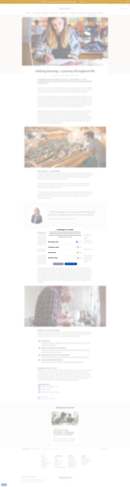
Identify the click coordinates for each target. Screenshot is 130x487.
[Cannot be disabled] (77, 242)
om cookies (69, 237)
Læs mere (82, 2)
